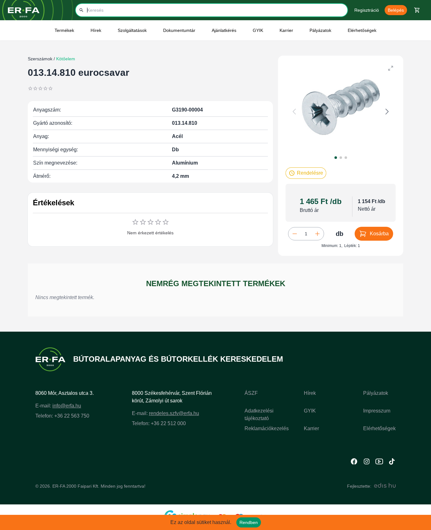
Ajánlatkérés (224, 30)
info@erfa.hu (66, 405)
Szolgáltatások (132, 30)
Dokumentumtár (179, 30)
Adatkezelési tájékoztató (259, 414)
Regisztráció (366, 10)
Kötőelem (65, 58)
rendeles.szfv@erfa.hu (174, 413)
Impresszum (376, 410)
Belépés (396, 10)
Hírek (310, 393)
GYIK (258, 30)
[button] (306, 173)
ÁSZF (251, 393)
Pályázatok (320, 30)
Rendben (248, 522)
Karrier (311, 428)
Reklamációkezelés (267, 428)
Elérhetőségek (362, 30)
